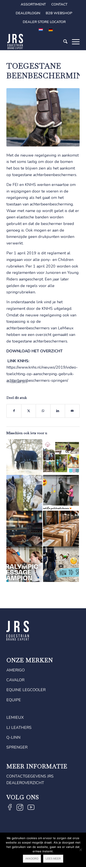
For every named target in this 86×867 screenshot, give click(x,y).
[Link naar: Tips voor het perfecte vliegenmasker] (24, 493)
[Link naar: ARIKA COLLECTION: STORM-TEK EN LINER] (24, 457)
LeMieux (15, 717)
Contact (59, 4)
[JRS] (35, 41)
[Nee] (80, 849)
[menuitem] (33, 4)
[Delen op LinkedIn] (57, 410)
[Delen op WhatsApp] (43, 410)
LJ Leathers (19, 727)
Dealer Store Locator (44, 22)
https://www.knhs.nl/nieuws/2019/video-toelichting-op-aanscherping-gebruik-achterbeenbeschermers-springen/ (42, 374)
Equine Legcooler (26, 689)
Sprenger (17, 747)
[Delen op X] (28, 410)
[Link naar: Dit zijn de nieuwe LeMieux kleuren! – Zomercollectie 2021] (61, 457)
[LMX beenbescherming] (43, 117)
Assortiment (33, 4)
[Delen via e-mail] (72, 410)
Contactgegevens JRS (30, 776)
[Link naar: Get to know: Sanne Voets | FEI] (24, 564)
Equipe (13, 700)
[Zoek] (63, 47)
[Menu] (73, 47)
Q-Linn (13, 737)
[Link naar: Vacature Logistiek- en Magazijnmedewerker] (61, 528)
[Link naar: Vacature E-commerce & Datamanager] (24, 528)
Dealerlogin (28, 13)
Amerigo (15, 670)
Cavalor (15, 680)
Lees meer (53, 858)
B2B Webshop (59, 13)
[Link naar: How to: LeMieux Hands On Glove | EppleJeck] (61, 493)
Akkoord (32, 858)
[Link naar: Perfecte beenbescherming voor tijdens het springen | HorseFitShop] (61, 564)
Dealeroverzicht (25, 782)
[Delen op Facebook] (14, 410)
